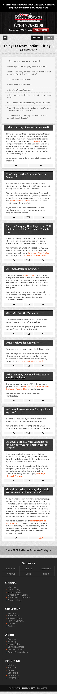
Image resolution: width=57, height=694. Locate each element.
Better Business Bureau (20, 200)
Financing (12, 641)
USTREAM (13, 678)
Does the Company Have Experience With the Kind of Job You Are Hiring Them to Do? (29, 73)
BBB (10, 665)
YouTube (12, 672)
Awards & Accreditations (19, 652)
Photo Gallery (14, 589)
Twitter (11, 667)
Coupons (12, 613)
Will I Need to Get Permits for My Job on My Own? (28, 103)
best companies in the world (30, 361)
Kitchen (28, 568)
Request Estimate (16, 620)
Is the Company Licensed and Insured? (23, 61)
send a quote (28, 275)
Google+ (12, 670)
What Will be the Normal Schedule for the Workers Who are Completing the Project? (28, 109)
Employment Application (19, 597)
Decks (28, 573)
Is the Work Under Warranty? (20, 90)
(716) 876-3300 (28, 25)
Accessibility (46, 568)
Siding (46, 573)
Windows (11, 573)
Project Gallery (14, 592)
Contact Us (13, 30)
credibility (36, 141)
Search (45, 688)
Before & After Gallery (18, 594)
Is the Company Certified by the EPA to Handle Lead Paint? (29, 96)
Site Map (12, 587)
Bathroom (10, 568)
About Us (12, 639)
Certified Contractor (17, 649)
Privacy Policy (14, 644)
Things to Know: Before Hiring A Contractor (28, 48)
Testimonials (13, 615)
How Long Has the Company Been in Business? (27, 66)
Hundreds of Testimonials (35, 255)
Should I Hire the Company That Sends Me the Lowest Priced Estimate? (27, 116)
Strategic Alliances (16, 646)
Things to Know (15, 618)
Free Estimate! (40, 30)
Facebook (12, 675)
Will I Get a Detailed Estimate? (19, 79)
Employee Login (15, 600)
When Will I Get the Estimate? (19, 85)
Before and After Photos (38, 253)
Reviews (11, 626)
